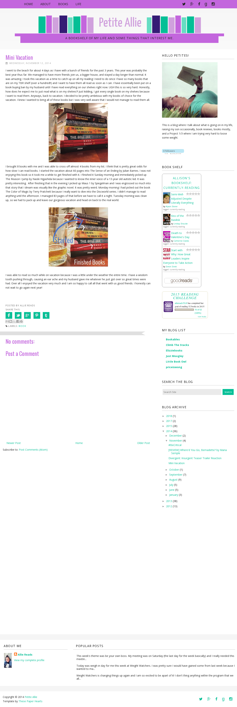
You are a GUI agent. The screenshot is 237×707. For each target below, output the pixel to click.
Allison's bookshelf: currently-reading (181, 183)
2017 (169, 421)
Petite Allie (120, 23)
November (175, 440)
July (171, 485)
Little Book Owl (176, 361)
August (173, 479)
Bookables (173, 339)
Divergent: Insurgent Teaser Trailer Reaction (194, 458)
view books (202, 316)
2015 (169, 426)
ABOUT (45, 4)
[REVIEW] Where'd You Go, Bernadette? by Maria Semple (197, 451)
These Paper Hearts (30, 701)
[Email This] (7, 321)
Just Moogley (174, 356)
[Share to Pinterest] (21, 321)
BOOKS (63, 4)
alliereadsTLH (181, 303)
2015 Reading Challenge (185, 296)
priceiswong (174, 367)
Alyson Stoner (172, 206)
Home (28, 4)
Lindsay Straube (181, 223)
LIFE (78, 4)
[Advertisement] (177, 574)
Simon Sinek (171, 266)
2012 (169, 506)
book (22, 326)
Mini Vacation (176, 463)
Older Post (143, 443)
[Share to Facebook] (18, 321)
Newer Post (13, 443)
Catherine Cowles (181, 241)
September (175, 474)
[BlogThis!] (11, 321)
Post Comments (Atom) (33, 449)
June (171, 489)
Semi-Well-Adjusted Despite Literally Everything (182, 199)
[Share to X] (14, 321)
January (173, 494)
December (175, 435)
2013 (169, 501)
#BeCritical (174, 445)
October (174, 469)
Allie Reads (25, 654)
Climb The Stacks (177, 345)
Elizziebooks (174, 350)
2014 (169, 431)
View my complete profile (29, 660)
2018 (169, 416)
